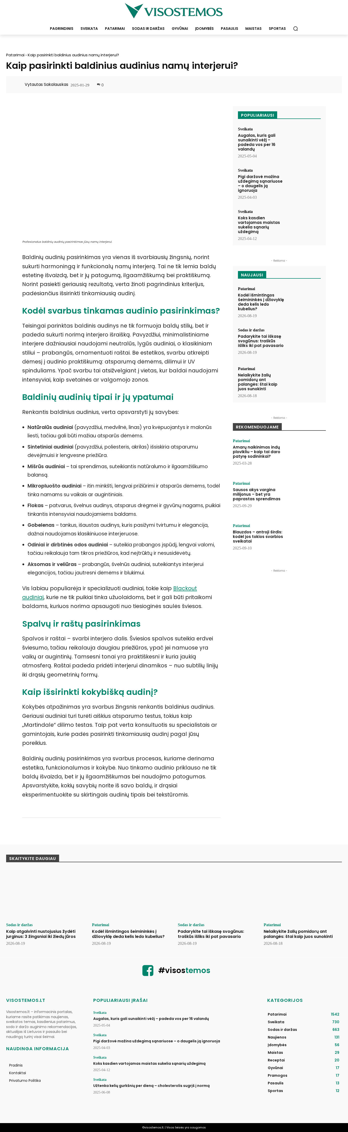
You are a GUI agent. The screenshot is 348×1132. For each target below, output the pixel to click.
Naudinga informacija (37, 1048)
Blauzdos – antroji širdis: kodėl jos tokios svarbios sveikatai (258, 536)
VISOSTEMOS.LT (25, 1000)
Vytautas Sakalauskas (46, 84)
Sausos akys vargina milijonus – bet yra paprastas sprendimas (256, 494)
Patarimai (15, 55)
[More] (330, 85)
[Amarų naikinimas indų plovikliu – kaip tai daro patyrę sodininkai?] (307, 454)
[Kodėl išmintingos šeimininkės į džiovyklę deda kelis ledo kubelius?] (304, 301)
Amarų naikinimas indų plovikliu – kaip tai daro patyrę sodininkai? (256, 451)
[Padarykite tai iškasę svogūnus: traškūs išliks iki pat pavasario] (304, 342)
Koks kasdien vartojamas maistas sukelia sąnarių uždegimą (259, 224)
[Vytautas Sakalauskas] (18, 84)
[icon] (148, 973)
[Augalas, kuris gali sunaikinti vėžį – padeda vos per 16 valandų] (304, 141)
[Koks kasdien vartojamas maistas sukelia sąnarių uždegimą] (304, 224)
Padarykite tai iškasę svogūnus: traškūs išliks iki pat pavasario (261, 341)
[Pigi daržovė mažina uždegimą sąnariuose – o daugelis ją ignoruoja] (304, 182)
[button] (295, 28)
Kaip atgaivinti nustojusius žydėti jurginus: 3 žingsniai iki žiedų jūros (41, 933)
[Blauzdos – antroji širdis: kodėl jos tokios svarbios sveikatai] (307, 539)
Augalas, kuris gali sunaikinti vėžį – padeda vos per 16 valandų (256, 142)
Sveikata (245, 129)
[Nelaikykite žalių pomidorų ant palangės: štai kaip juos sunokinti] (304, 381)
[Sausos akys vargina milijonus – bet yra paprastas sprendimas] (307, 497)
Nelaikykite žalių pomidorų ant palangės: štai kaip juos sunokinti (257, 382)
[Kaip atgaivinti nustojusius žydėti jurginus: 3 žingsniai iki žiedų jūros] (45, 894)
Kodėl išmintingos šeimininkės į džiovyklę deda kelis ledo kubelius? (261, 302)
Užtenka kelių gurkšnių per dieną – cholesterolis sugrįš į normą (151, 1085)
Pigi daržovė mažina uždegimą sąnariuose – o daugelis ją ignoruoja (260, 183)
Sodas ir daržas (251, 330)
